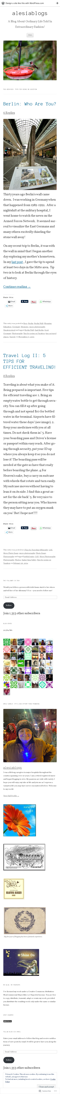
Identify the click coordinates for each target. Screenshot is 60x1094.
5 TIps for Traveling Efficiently (35, 550)
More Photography (47, 556)
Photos (18, 560)
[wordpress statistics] (7, 1022)
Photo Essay (41, 553)
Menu (30, 35)
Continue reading (17, 287)
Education (7, 327)
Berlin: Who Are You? (29, 103)
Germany (16, 327)
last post (17, 262)
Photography (17, 333)
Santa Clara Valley (29, 560)
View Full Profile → (11, 796)
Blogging (47, 323)
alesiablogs (30, 13)
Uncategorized (9, 330)
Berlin (30, 323)
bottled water (29, 556)
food (46, 330)
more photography (37, 327)
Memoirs (24, 327)
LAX (50, 550)
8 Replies (9, 376)
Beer (25, 323)
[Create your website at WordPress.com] (30, 3)
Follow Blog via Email (12, 1032)
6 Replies (9, 113)
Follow (9, 605)
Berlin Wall (38, 323)
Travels (12, 337)
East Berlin (39, 330)
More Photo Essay (10, 553)
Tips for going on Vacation (34, 333)
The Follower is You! (11, 580)
